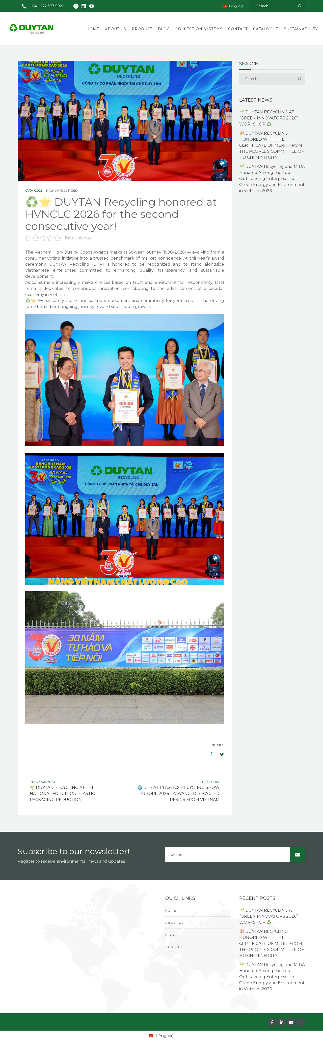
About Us (115, 29)
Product (142, 29)
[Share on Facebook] (208, 754)
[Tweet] (219, 754)
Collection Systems (199, 29)
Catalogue (265, 29)
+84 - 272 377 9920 (47, 6)
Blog (164, 29)
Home (92, 29)
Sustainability (301, 29)
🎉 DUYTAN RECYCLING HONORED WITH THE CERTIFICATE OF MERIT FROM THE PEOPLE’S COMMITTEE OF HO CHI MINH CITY (271, 145)
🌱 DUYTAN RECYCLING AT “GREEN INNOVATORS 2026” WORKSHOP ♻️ (268, 118)
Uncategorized (64, 190)
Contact (238, 29)
